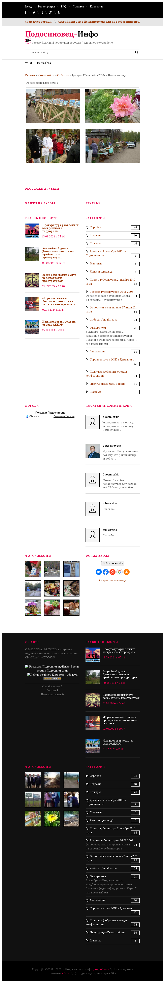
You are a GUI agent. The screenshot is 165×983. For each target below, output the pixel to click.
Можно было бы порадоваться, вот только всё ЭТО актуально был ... (120, 481)
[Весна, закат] (52, 780)
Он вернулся (98, 327)
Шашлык (95, 392)
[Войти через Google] (119, 572)
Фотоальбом (46, 75)
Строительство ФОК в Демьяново (112, 359)
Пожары (95, 243)
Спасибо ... (110, 506)
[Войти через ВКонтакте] (99, 572)
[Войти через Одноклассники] (127, 572)
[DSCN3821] (33, 780)
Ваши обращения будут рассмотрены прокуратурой (59, 277)
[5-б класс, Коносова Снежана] (52, 799)
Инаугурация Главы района (107, 383)
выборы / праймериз (103, 319)
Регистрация (46, 6)
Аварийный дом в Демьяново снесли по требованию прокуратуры (96, 21)
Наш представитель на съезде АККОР (59, 323)
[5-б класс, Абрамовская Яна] (71, 799)
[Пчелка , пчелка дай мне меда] (52, 819)
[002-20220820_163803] (71, 569)
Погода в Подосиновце (50, 412)
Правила (78, 6)
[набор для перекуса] (71, 608)
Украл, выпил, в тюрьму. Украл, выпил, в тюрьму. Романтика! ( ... (118, 423)
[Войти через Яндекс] (112, 572)
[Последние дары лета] (52, 608)
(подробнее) (101, 969)
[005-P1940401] (33, 569)
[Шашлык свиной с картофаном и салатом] (52, 588)
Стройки (95, 227)
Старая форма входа (112, 580)
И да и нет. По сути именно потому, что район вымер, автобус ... (120, 452)
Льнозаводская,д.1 (101, 271)
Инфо (61, 34)
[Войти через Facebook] (106, 572)
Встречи (95, 235)
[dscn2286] (33, 819)
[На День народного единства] (33, 608)
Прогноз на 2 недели (64, 416)
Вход (28, 6)
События (63, 75)
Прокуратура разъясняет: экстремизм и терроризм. (60, 228)
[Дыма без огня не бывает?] (71, 819)
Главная (30, 75)
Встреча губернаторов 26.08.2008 (111, 292)
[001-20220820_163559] (33, 588)
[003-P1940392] (52, 569)
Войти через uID (113, 563)
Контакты (96, 6)
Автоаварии (97, 351)
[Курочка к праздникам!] (71, 588)
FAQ (63, 6)
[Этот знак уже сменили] (33, 799)
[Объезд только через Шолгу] (71, 780)
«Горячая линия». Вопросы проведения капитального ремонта (59, 301)
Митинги (96, 263)
